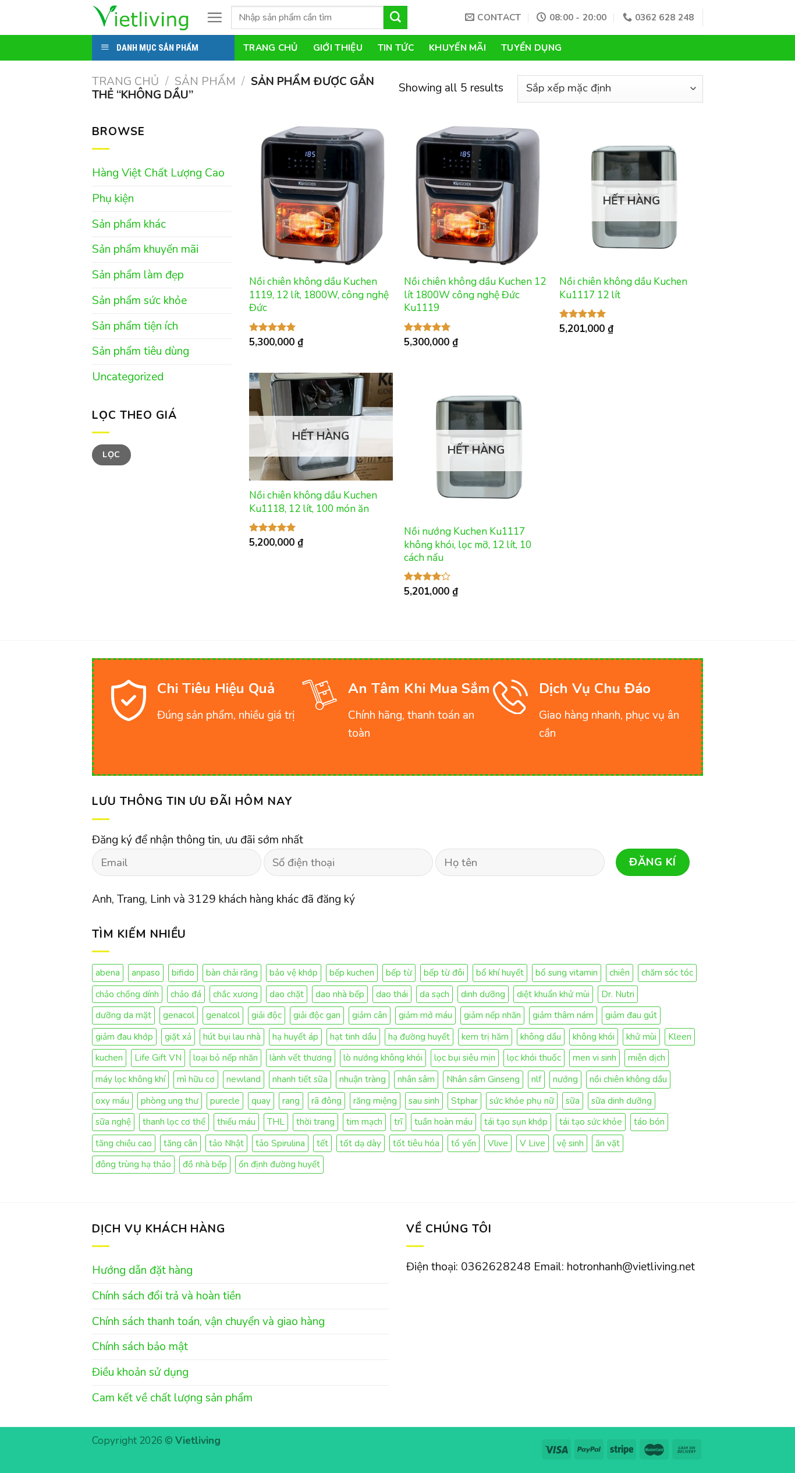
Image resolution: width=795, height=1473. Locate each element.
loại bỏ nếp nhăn (225, 1057)
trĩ (398, 1121)
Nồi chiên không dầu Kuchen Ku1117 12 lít (623, 288)
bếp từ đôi (444, 972)
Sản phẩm (205, 81)
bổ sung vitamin (566, 972)
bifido (183, 972)
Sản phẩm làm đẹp (138, 274)
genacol (178, 1015)
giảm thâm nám (563, 1015)
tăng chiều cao (123, 1143)
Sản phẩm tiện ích (135, 326)
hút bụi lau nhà (232, 1036)
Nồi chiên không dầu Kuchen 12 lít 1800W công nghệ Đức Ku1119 (475, 295)
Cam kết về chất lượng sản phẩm (172, 1397)
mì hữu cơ (196, 1079)
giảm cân (369, 1015)
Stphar (464, 1100)
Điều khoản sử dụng (140, 1372)
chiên (619, 972)
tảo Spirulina (280, 1143)
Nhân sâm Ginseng (483, 1079)
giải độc (266, 1015)
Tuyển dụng (531, 47)
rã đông (326, 1100)
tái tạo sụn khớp (516, 1121)
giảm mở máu (425, 1015)
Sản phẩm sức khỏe (139, 300)
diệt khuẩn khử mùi (553, 994)
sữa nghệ (113, 1121)
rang (291, 1100)
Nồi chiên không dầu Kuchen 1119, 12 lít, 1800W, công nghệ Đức (319, 295)
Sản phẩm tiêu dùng (140, 351)
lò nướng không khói (383, 1057)
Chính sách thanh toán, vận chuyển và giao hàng (208, 1321)
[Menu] (214, 17)
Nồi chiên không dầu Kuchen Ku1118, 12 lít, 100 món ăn (313, 502)
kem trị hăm (485, 1036)
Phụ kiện (113, 198)
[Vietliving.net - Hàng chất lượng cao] (140, 17)
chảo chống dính (127, 994)
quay (261, 1100)
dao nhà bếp (339, 994)
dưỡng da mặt (123, 1015)
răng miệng (375, 1100)
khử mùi (641, 1036)
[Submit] (395, 17)
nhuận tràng (362, 1079)
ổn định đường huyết (279, 1164)
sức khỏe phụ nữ (521, 1100)
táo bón (649, 1121)
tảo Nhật (226, 1143)
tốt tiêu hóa (416, 1143)
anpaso (146, 972)
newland (243, 1079)
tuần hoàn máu (443, 1121)
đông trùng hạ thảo (133, 1164)
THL (276, 1121)
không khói (594, 1036)
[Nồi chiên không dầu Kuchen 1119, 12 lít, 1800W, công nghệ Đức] (321, 195)
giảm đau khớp (124, 1036)
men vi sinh (594, 1057)
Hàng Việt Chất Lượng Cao (158, 173)
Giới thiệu (338, 47)
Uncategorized (128, 376)
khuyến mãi (457, 47)
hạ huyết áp (295, 1036)
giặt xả (178, 1036)
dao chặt (286, 994)
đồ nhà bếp (205, 1164)
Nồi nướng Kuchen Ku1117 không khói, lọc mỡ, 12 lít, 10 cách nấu (467, 544)
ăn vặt (607, 1143)
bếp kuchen (351, 972)
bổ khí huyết (500, 972)
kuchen (109, 1057)
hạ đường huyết (419, 1036)
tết (322, 1143)
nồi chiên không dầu (628, 1079)
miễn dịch (646, 1057)
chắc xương (235, 994)
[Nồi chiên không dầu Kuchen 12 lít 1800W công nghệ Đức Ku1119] (476, 195)
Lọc (111, 454)
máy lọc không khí (130, 1079)
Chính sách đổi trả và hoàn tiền (166, 1296)
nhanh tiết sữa (300, 1079)
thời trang (315, 1121)
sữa (573, 1100)
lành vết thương (300, 1057)
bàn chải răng (232, 972)
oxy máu (112, 1100)
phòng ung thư (169, 1100)
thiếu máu (236, 1121)
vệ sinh (570, 1143)
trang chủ (270, 47)
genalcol (223, 1015)
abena (107, 972)
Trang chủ (125, 81)
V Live (532, 1143)
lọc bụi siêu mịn (464, 1057)
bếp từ (399, 972)
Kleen (679, 1036)
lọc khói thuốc (534, 1057)
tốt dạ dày (360, 1143)
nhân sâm (416, 1079)
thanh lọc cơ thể (174, 1121)
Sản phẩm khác (129, 224)
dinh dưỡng (483, 994)
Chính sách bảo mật (140, 1346)
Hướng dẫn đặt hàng (142, 1270)
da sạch (434, 994)
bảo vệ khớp (293, 972)
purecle (225, 1100)
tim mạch (364, 1121)
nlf (536, 1079)
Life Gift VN (158, 1057)
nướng (565, 1079)
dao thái (392, 994)
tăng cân (180, 1143)
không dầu (540, 1036)
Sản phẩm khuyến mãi (145, 249)
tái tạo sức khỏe (590, 1121)
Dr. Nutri (617, 994)
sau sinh (424, 1100)
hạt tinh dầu (353, 1036)
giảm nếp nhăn (492, 1015)
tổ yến (463, 1143)
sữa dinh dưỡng (621, 1100)
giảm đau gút (631, 1015)
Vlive (498, 1143)
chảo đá (186, 994)
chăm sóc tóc (667, 972)
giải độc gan (316, 1015)
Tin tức (396, 47)
